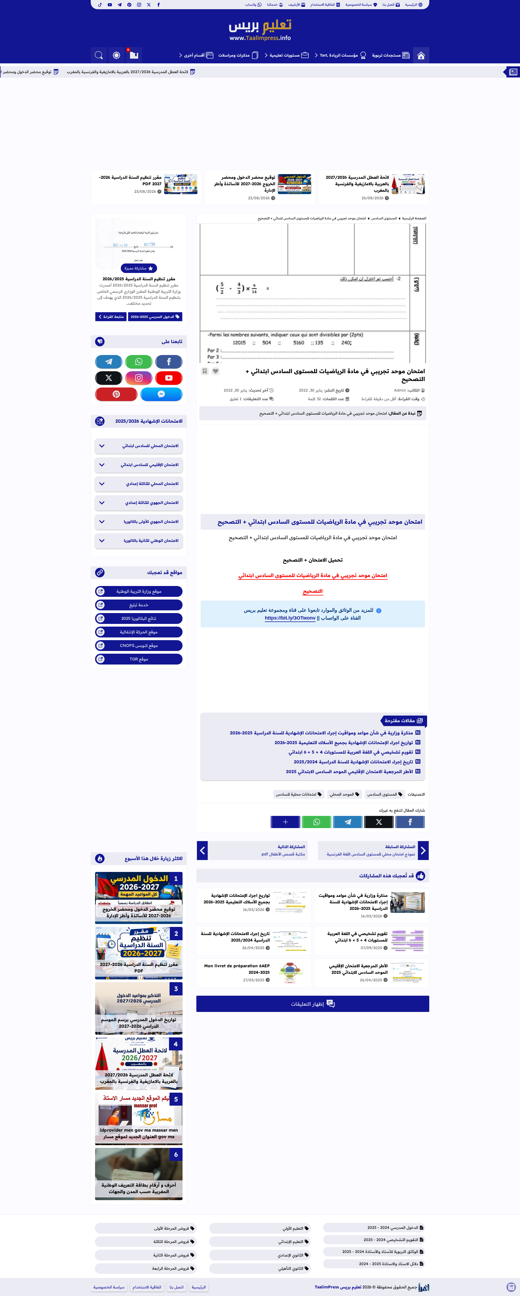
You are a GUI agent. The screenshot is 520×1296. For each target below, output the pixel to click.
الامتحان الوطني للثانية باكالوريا (151, 540)
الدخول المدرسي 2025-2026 (152, 317)
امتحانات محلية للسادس (296, 794)
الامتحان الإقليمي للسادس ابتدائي (149, 464)
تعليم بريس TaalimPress (338, 1287)
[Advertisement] (260, 124)
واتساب (250, 4)
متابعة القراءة (113, 317)
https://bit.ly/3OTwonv (290, 618)
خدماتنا (272, 4)
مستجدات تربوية (386, 55)
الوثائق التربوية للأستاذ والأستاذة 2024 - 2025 (380, 1251)
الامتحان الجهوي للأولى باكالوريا (151, 521)
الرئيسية (411, 4)
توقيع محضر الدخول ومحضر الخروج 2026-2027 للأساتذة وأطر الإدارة (244, 184)
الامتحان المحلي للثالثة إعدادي (152, 483)
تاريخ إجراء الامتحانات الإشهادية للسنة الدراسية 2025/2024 (353, 761)
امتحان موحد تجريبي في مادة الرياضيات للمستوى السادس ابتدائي (313, 575)
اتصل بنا (388, 4)
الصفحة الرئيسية (414, 218)
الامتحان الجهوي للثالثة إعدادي (151, 502)
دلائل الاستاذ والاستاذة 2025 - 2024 (388, 1263)
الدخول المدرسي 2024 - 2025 (393, 1227)
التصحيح (313, 591)
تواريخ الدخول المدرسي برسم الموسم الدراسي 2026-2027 (138, 1023)
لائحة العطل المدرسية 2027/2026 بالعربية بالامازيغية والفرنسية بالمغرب (168, 71)
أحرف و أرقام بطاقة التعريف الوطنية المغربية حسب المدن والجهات (139, 1188)
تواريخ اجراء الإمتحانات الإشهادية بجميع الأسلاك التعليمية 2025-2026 (344, 742)
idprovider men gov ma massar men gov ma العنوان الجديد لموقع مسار (139, 1133)
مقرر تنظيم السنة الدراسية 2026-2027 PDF (139, 967)
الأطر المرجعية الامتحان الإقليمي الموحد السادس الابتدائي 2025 (349, 771)
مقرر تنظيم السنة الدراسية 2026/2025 (139, 278)
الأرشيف (294, 4)
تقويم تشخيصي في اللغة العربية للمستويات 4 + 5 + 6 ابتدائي (351, 752)
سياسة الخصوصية (359, 4)
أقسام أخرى (194, 55)
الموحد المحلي (342, 794)
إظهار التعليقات (307, 1004)
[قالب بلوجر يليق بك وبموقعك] (423, 1287)
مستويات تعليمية (285, 55)
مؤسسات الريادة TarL (339, 55)
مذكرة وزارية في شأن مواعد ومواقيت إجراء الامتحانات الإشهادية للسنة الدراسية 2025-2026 (321, 732)
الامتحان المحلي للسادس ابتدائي (150, 445)
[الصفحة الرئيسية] (421, 55)
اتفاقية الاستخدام (323, 4)
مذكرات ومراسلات (234, 55)
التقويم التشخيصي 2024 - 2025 (391, 1239)
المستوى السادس (384, 218)
